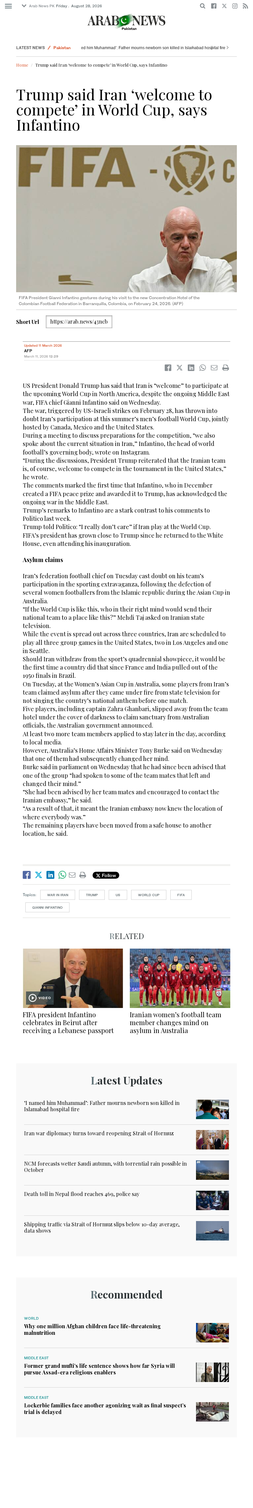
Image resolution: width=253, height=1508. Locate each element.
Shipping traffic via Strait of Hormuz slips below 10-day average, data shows (102, 1227)
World (31, 1318)
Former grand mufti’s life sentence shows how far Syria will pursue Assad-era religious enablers (99, 1368)
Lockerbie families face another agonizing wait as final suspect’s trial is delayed (105, 1408)
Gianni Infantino (47, 907)
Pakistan (61, 47)
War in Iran (57, 895)
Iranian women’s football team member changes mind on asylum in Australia (175, 1022)
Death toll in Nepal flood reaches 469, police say (81, 1193)
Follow (108, 875)
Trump (92, 895)
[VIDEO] (73, 977)
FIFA (181, 895)
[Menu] (8, 6)
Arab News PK (42, 6)
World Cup (148, 895)
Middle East (36, 1358)
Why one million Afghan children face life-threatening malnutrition (92, 1329)
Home (22, 65)
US (118, 895)
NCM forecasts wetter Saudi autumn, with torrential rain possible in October (105, 1166)
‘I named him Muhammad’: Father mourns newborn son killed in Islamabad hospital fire (162, 48)
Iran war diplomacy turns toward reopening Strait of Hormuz (99, 1133)
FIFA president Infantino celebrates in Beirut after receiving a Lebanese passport (68, 1022)
